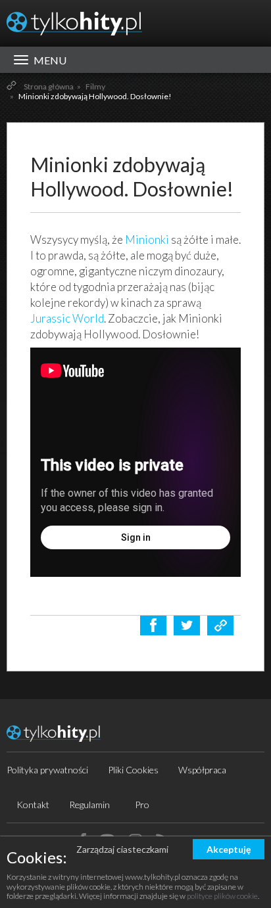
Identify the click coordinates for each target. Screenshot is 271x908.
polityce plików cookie (222, 896)
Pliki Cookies (133, 769)
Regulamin (89, 804)
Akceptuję (229, 849)
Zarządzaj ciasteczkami (122, 849)
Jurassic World (67, 318)
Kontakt (32, 804)
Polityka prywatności (47, 769)
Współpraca (202, 769)
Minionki (147, 239)
